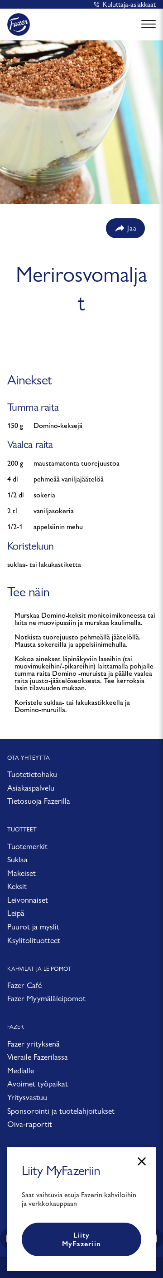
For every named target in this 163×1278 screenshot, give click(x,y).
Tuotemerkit (27, 846)
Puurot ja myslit (33, 926)
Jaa (132, 228)
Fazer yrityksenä (33, 1043)
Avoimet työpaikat (37, 1083)
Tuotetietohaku (32, 774)
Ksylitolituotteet (33, 940)
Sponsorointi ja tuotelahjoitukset (61, 1111)
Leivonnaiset (27, 899)
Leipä (15, 913)
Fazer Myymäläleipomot (46, 998)
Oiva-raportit (29, 1124)
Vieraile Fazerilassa (37, 1057)
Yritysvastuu (27, 1097)
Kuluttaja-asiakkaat (129, 4)
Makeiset (21, 873)
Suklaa (17, 859)
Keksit (17, 886)
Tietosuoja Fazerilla (38, 801)
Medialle (20, 1070)
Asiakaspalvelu (30, 787)
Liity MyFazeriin (81, 1239)
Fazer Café (24, 985)
